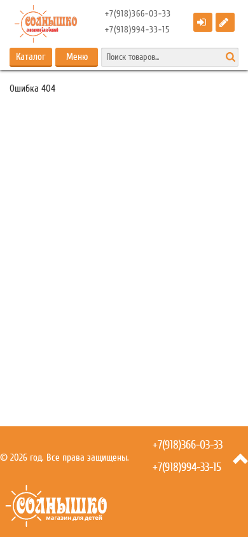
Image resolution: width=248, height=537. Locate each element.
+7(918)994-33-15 (137, 30)
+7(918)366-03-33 (138, 14)
